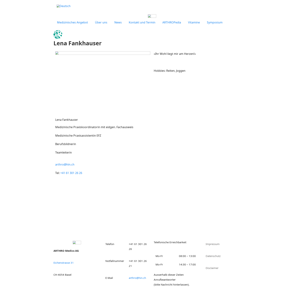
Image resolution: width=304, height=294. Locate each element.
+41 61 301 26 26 (71, 173)
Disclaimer (212, 268)
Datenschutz (213, 256)
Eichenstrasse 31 (63, 262)
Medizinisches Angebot (72, 22)
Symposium (215, 22)
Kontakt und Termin (142, 22)
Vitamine (194, 22)
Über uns (101, 22)
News (118, 22)
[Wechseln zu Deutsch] (63, 5)
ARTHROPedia (171, 22)
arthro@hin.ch (64, 164)
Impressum (213, 244)
